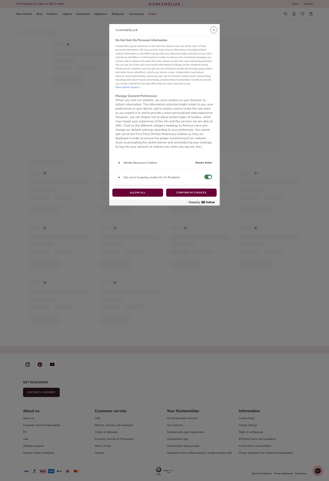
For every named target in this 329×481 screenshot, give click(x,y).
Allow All (138, 192)
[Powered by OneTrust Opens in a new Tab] (203, 202)
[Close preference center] (214, 30)
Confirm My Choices (191, 192)
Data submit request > (128, 87)
